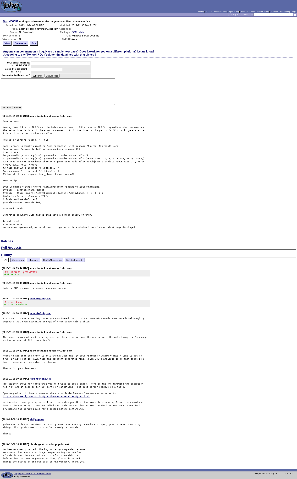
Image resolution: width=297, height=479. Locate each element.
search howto (263, 11)
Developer (21, 43)
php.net (201, 11)
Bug (5, 21)
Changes (33, 260)
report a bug (234, 11)
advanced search (248, 11)
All (5, 260)
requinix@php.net (40, 298)
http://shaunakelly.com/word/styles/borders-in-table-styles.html (46, 396)
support (209, 11)
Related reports (74, 260)
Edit (33, 43)
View (7, 43)
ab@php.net (37, 419)
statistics (274, 11)
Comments (18, 260)
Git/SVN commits (52, 260)
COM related (78, 32)
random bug (285, 11)
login (294, 11)
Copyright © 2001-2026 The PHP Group (32, 473)
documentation (220, 11)
